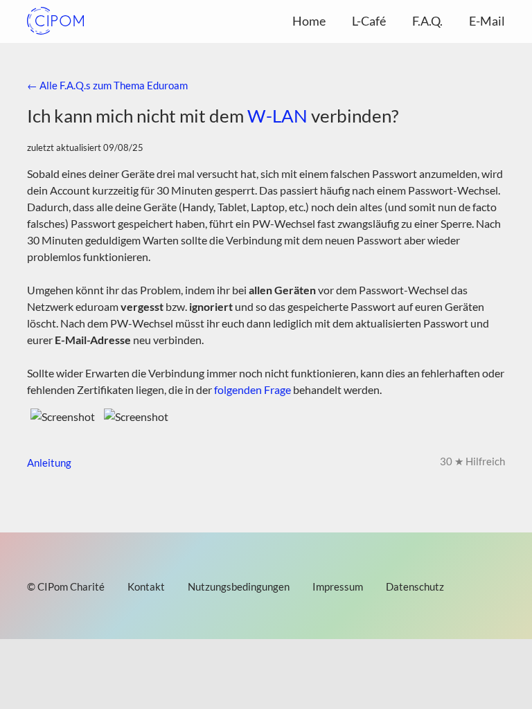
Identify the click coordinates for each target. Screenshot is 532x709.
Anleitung (50, 462)
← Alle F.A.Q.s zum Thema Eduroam (107, 85)
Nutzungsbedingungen (239, 586)
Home (309, 20)
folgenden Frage (252, 389)
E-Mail (487, 20)
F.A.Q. (427, 20)
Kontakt (146, 586)
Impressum (337, 586)
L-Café (369, 20)
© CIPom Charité (66, 586)
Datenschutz (415, 586)
